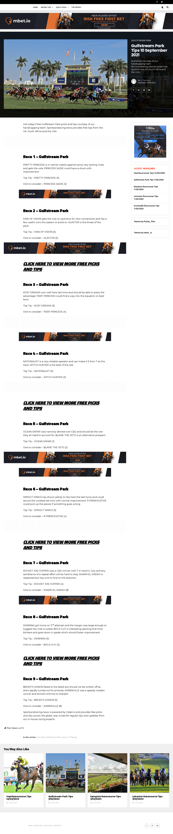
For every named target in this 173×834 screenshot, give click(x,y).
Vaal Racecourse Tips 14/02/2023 (149, 172)
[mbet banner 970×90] (65, 253)
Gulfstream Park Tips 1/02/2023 (149, 179)
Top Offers (76, 7)
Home (35, 7)
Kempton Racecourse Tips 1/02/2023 (146, 188)
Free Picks (40, 737)
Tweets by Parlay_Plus (144, 221)
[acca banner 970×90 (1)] (65, 327)
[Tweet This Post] (138, 90)
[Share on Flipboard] (144, 90)
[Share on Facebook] (133, 90)
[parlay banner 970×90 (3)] (65, 146)
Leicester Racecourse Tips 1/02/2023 (146, 197)
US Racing (72, 737)
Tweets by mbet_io (143, 232)
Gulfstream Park (53, 737)
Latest (64, 737)
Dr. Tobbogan (146, 80)
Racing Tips (46, 7)
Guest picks (61, 7)
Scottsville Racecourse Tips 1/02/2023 (146, 207)
